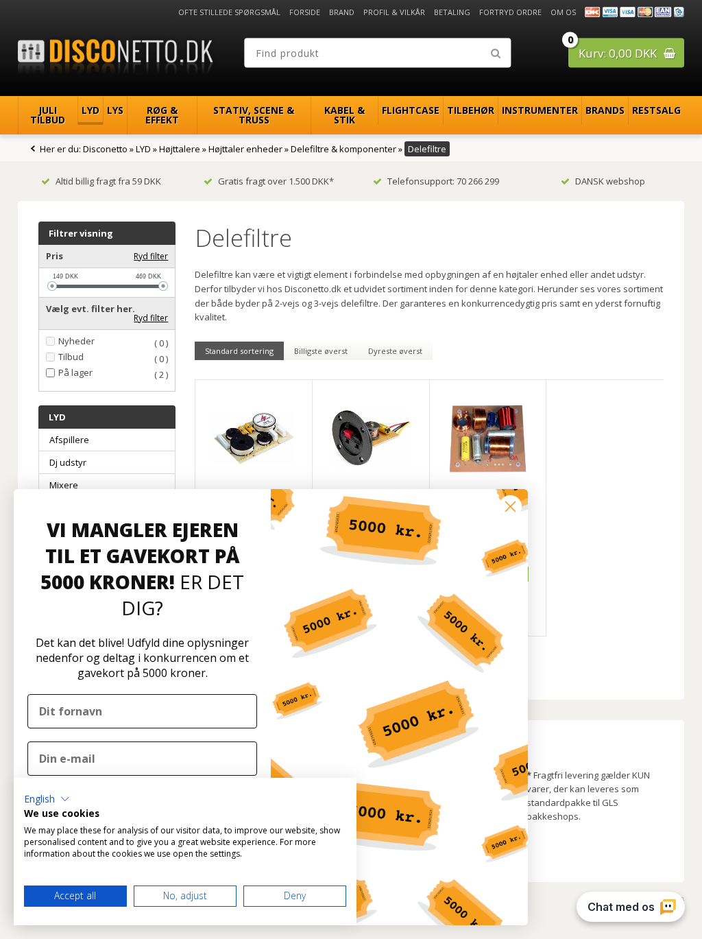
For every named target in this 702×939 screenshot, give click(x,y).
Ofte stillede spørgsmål (229, 12)
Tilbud (71, 357)
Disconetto (105, 149)
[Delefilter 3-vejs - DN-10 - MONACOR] (254, 438)
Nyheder (76, 341)
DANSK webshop (610, 181)
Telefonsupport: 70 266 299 (443, 181)
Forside (304, 12)
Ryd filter (151, 256)
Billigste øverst (321, 351)
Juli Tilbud (47, 115)
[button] (47, 799)
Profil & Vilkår (394, 12)
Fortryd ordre (510, 12)
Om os (563, 12)
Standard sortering (239, 351)
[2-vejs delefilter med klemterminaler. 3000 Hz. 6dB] (371, 438)
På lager (75, 372)
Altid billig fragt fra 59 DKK (108, 181)
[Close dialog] (510, 507)
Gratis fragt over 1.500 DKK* (276, 181)
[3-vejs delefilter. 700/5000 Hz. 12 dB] (488, 438)
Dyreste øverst (395, 351)
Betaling (452, 12)
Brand (341, 12)
